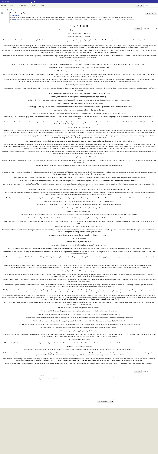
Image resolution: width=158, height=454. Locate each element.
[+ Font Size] (71, 26)
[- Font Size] (74, 26)
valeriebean (16, 15)
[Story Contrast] (87, 26)
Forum (33, 6)
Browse (3, 6)
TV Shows (4, 10)
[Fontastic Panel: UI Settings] (34, 2)
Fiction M (17, 19)
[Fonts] (77, 26)
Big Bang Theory (13, 10)
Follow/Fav (152, 13)
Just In (12, 6)
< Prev (138, 29)
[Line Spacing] (84, 26)
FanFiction (5, 2)
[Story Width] (80, 26)
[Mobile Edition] (31, 2)
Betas (42, 6)
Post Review (104, 402)
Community (23, 6)
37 (83, 19)
